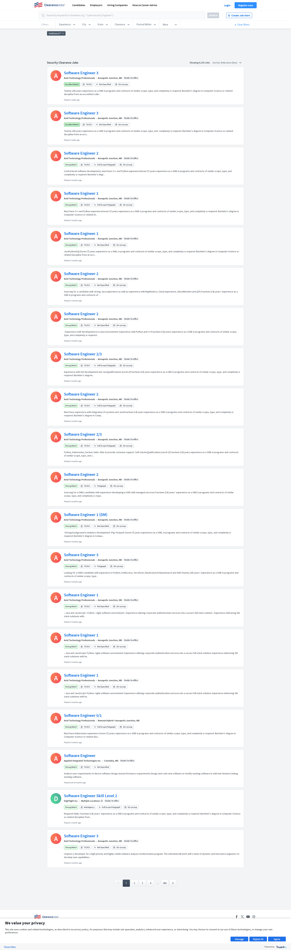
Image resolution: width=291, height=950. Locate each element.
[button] (67, 24)
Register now (245, 5)
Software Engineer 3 (81, 72)
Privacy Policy (10, 946)
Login (227, 5)
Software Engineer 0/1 (83, 715)
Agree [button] (277, 939)
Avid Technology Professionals (79, 77)
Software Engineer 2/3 (83, 354)
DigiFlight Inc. (71, 800)
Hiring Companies (117, 5)
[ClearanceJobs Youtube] (248, 916)
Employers (96, 5)
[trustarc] (281, 946)
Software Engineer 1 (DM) (85, 514)
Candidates (78, 5)
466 (165, 883)
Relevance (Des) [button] (229, 62)
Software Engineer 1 (81, 193)
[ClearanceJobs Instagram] (254, 916)
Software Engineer (79, 755)
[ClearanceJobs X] (242, 916)
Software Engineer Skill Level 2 (90, 795)
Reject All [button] (258, 939)
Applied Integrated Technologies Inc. (82, 760)
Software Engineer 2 (81, 153)
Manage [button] (239, 939)
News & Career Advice (144, 5)
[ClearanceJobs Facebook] (237, 916)
